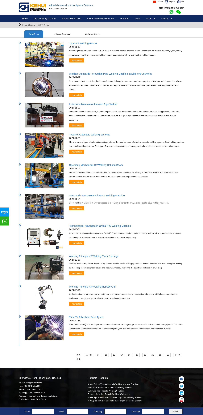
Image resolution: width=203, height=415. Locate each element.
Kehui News (34, 34)
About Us (150, 18)
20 (145, 355)
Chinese (159, 2)
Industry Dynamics (62, 34)
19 (137, 355)
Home (25, 18)
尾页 (79, 359)
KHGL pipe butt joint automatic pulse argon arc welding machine (116, 401)
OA (182, 2)
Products (124, 18)
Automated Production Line (100, 18)
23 (168, 355)
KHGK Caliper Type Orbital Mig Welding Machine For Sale (113, 384)
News (137, 18)
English (171, 2)
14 (98, 355)
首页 (40, 25)
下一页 (177, 355)
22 (160, 355)
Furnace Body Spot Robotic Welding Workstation (109, 394)
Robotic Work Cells (71, 18)
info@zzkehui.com (33, 383)
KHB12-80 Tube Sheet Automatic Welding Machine (110, 387)
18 (129, 355)
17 (122, 355)
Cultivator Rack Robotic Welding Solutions (106, 391)
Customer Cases (92, 34)
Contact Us (166, 18)
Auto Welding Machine (45, 18)
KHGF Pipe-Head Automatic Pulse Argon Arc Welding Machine (115, 397)
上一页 (89, 355)
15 (106, 355)
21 (152, 355)
